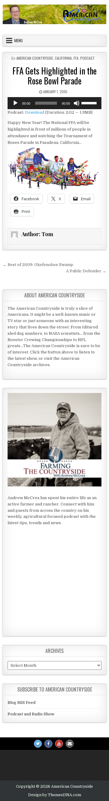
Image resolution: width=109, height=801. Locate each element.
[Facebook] (48, 744)
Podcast (87, 58)
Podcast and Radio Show (31, 714)
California (63, 58)
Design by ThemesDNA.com (54, 795)
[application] (54, 103)
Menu (18, 40)
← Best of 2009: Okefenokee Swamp (38, 264)
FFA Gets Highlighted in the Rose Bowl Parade (54, 76)
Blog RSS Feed (21, 702)
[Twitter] (38, 744)
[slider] (89, 102)
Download (34, 112)
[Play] (15, 103)
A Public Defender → (86, 271)
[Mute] (77, 103)
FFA (76, 58)
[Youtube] (59, 744)
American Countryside (34, 58)
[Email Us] (70, 744)
